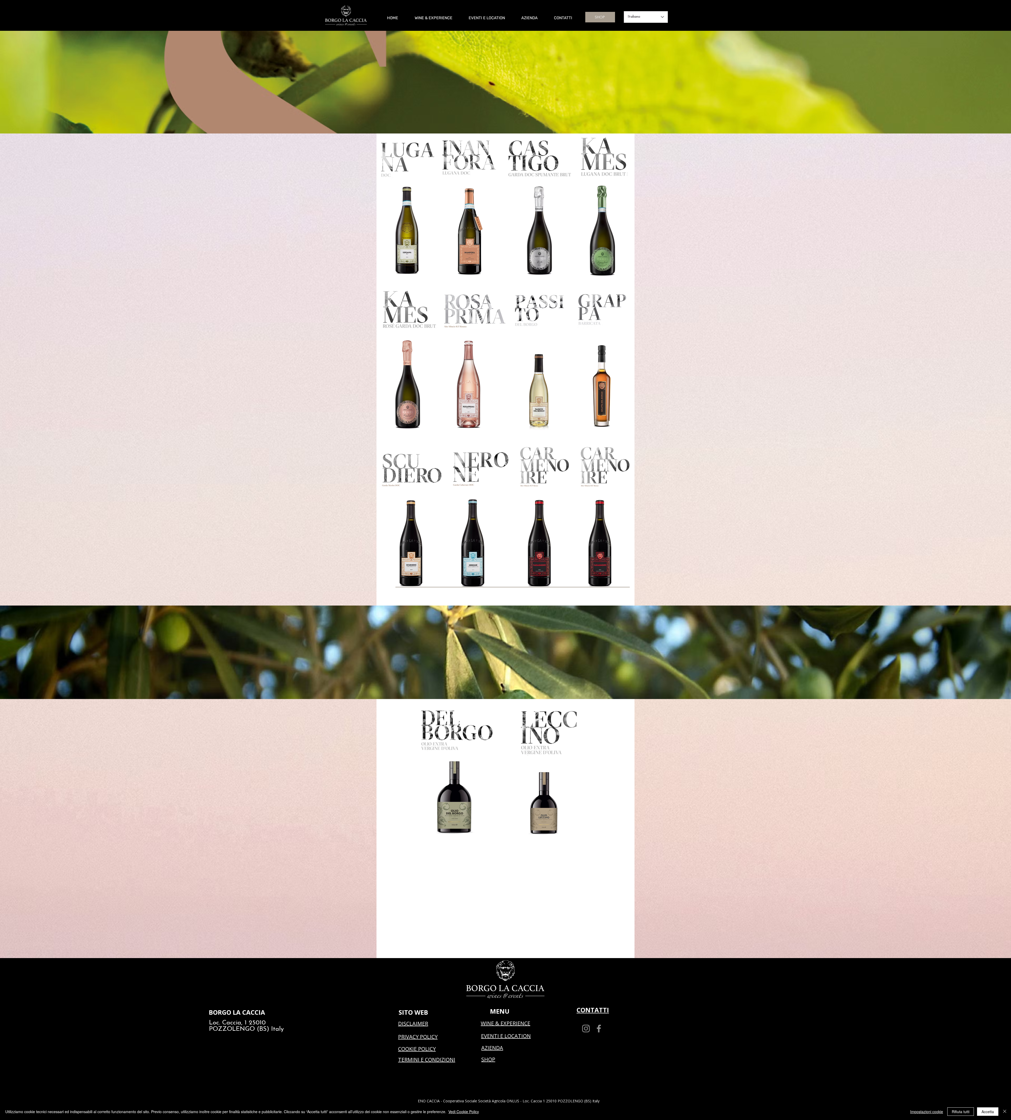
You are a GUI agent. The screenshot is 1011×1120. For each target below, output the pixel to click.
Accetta (988, 1111)
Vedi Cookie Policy (463, 1111)
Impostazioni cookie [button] (926, 1111)
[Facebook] (599, 1028)
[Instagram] (586, 1028)
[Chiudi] (1005, 1111)
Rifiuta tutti (960, 1111)
